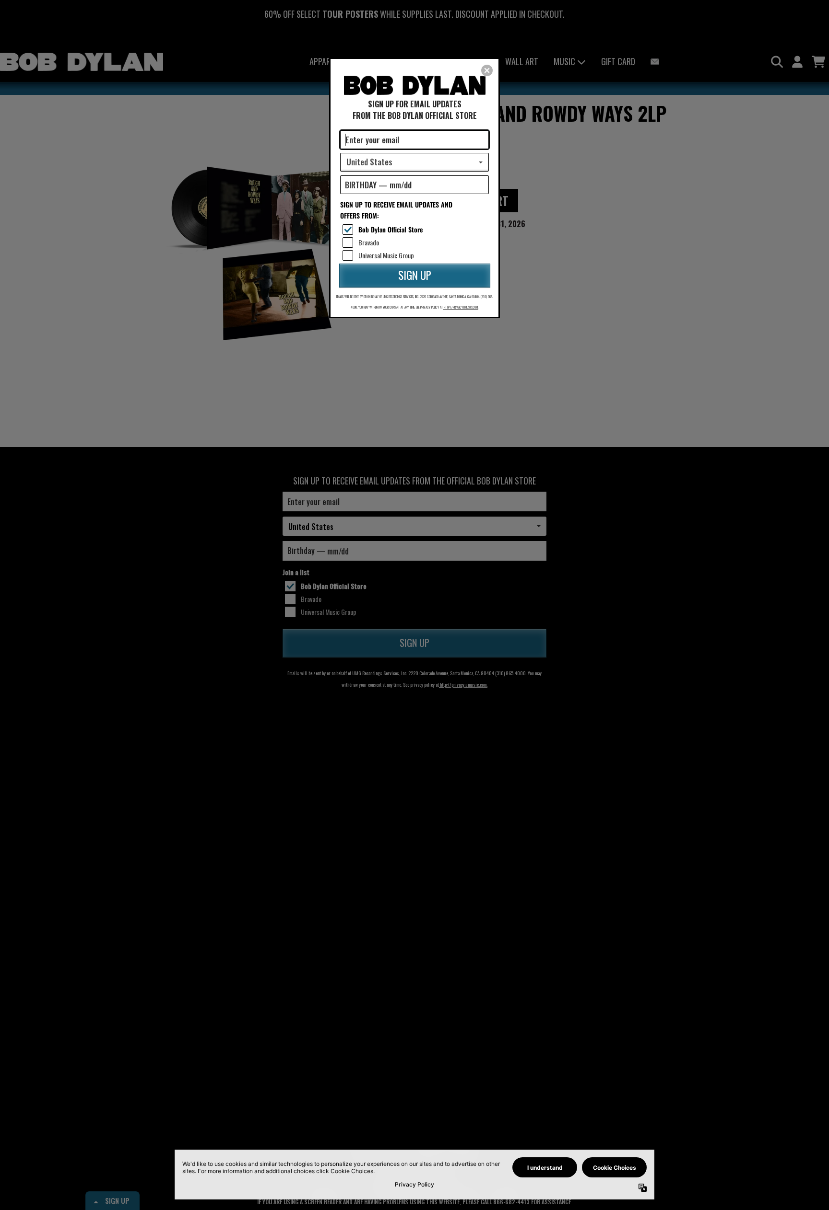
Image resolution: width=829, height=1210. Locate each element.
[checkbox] (416, 229)
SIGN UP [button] (414, 275)
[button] (487, 70)
